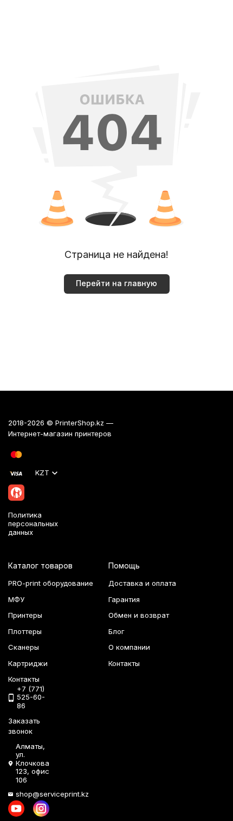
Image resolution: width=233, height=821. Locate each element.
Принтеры (25, 615)
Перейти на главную (116, 283)
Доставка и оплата (142, 583)
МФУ (16, 599)
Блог (116, 631)
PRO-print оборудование (50, 583)
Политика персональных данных (33, 523)
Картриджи (28, 663)
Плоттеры (25, 631)
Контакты (124, 663)
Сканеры (23, 647)
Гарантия (124, 599)
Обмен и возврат (138, 615)
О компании (129, 647)
